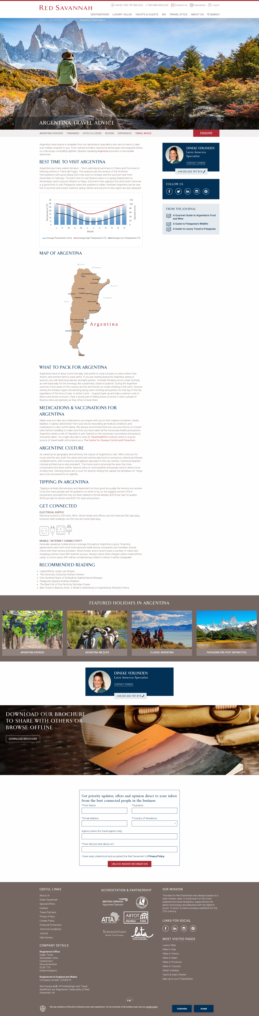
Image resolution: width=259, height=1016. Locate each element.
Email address (91, 818)
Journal (44, 933)
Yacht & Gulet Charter (174, 974)
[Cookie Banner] (129, 1008)
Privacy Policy (47, 916)
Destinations (100, 14)
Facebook (165, 928)
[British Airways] (116, 902)
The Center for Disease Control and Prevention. (110, 440)
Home (43, 20)
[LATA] (142, 932)
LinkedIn (175, 928)
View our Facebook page (169, 191)
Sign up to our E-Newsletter (177, 978)
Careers (44, 908)
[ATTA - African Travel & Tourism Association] (110, 917)
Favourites (199, 5)
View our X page (178, 191)
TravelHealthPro (99, 436)
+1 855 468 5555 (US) (156, 5)
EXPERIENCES (125, 133)
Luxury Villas (122, 14)
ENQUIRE (206, 133)
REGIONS (109, 133)
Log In (215, 5)
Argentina (71, 20)
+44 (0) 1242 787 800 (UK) (129, 5)
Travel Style (178, 14)
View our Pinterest (206, 191)
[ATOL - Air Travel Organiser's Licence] (142, 902)
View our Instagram (197, 191)
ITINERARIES (73, 133)
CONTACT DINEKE (195, 162)
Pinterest (193, 928)
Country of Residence (145, 818)
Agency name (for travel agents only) (102, 831)
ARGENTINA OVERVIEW (51, 133)
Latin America (56, 20)
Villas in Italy (169, 949)
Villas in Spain (169, 957)
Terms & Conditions (50, 929)
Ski (164, 14)
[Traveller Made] (114, 932)
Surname (138, 805)
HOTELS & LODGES (92, 133)
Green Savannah (49, 899)
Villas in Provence (172, 961)
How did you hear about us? (98, 843)
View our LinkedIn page (188, 191)
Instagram (184, 928)
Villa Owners (46, 937)
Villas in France (170, 953)
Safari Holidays (170, 970)
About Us (197, 14)
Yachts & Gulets (146, 14)
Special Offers (47, 903)
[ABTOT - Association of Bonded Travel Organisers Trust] (136, 917)
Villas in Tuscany (171, 966)
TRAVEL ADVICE (143, 133)
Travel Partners (48, 912)
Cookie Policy (47, 920)
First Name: (89, 805)
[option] (129, 73)
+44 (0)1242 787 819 (190, 171)
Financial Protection (50, 924)
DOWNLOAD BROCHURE (23, 738)
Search (214, 14)
